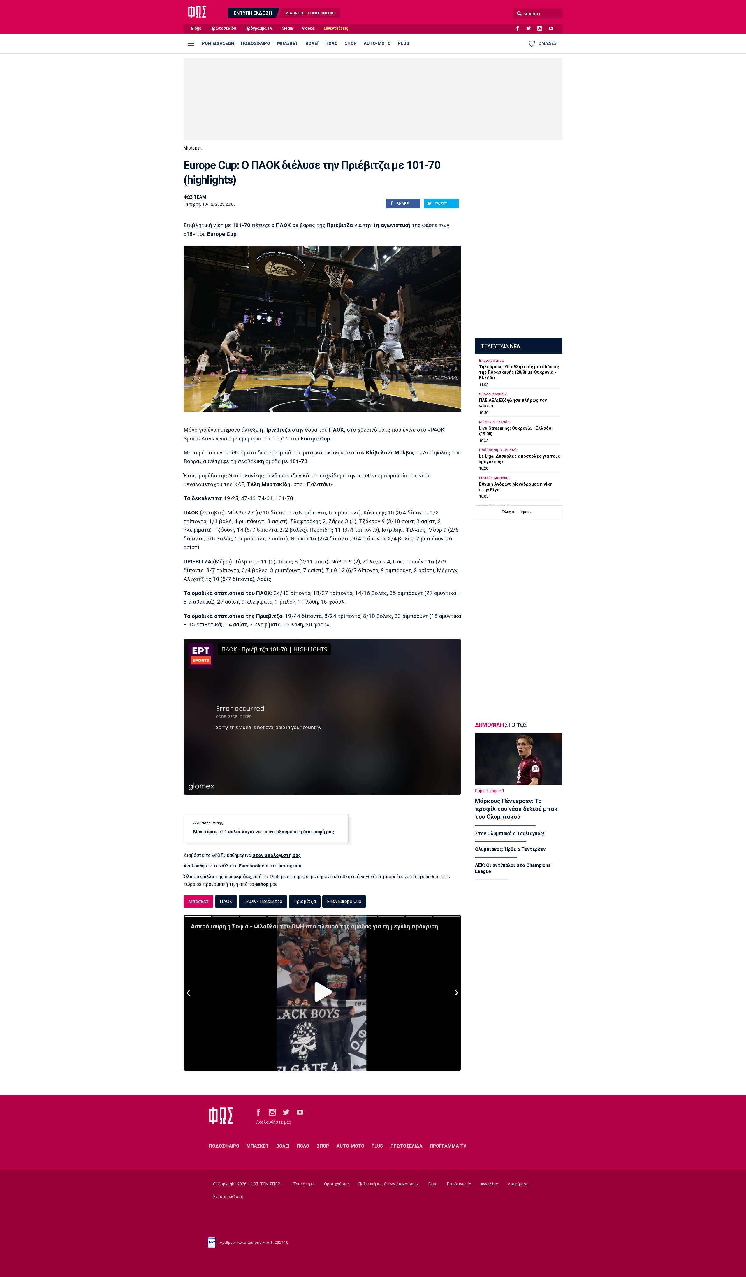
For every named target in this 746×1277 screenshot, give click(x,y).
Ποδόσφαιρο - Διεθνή (498, 450)
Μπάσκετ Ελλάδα (494, 422)
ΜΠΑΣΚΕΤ (287, 43)
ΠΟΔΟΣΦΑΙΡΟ (255, 43)
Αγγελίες (489, 1184)
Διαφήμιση (518, 1184)
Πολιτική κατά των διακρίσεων (388, 1184)
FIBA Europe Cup (344, 901)
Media (287, 28)
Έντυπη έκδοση (228, 1196)
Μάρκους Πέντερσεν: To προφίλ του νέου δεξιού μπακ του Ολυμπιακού (516, 809)
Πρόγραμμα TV (258, 28)
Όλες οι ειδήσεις (517, 512)
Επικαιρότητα (491, 360)
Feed (432, 1184)
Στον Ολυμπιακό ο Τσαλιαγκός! (509, 833)
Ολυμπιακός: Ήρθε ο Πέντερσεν (510, 849)
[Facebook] (520, 28)
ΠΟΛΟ (331, 43)
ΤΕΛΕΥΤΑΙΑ (500, 346)
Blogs (196, 28)
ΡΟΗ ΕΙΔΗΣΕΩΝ (218, 43)
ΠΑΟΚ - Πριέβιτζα (262, 901)
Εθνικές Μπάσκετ (494, 478)
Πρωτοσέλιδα (223, 28)
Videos (308, 28)
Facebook (250, 866)
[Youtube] (553, 28)
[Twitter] (531, 28)
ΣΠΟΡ (351, 43)
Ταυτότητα (304, 1184)
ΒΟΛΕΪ (311, 43)
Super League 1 (489, 790)
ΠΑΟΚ (226, 901)
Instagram (290, 866)
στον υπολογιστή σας (276, 855)
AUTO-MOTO (377, 43)
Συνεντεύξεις (335, 28)
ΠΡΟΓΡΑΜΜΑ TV (448, 1146)
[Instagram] (542, 28)
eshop (262, 884)
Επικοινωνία (459, 1184)
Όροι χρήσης (336, 1184)
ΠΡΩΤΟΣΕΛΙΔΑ (406, 1146)
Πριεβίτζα (304, 901)
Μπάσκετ (193, 148)
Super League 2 (492, 394)
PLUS (403, 43)
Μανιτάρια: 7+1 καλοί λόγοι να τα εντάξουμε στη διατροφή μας (263, 832)
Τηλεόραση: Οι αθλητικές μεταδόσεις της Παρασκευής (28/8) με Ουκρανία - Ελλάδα (519, 372)
